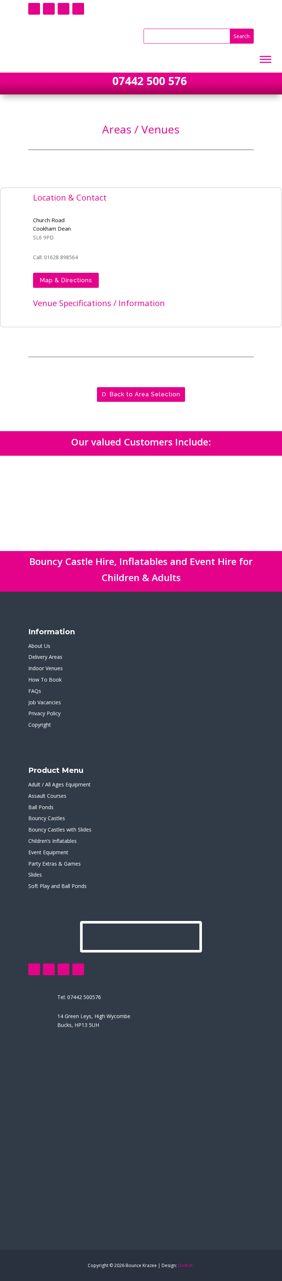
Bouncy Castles (46, 818)
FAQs (34, 690)
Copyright (39, 724)
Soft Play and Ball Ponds (57, 885)
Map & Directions (66, 280)
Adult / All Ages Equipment (59, 784)
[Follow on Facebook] (34, 9)
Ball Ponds (41, 807)
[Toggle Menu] (265, 59)
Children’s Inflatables (52, 840)
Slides (35, 874)
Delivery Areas (45, 656)
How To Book (45, 679)
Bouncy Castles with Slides (59, 829)
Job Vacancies (44, 702)
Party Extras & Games (54, 863)
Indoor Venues (45, 668)
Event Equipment (48, 852)
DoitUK (185, 1265)
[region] (141, 503)
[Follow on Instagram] (78, 9)
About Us (39, 645)
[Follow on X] (49, 9)
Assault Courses (47, 795)
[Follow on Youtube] (63, 9)
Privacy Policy (44, 713)
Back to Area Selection (144, 394)
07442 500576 (84, 997)
